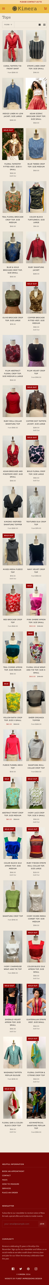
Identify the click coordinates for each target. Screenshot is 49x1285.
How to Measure (10, 1184)
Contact (6, 1175)
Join (42, 1224)
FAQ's (4, 1180)
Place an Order (10, 1193)
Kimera (21, 1274)
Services (6, 1188)
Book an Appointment (13, 1171)
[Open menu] (6, 8)
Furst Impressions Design (29, 1279)
